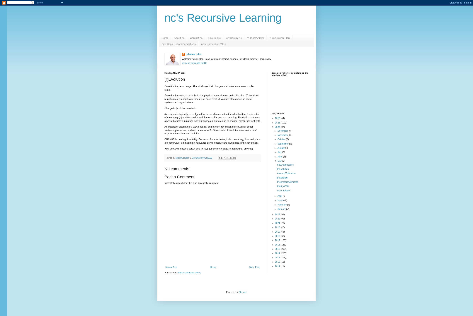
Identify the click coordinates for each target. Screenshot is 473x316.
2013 (278, 257)
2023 (278, 214)
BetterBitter (282, 177)
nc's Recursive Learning (223, 18)
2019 (278, 232)
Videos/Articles (255, 37)
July (280, 152)
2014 (278, 253)
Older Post (254, 267)
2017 (278, 240)
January (282, 209)
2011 (278, 266)
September (283, 143)
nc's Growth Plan (280, 37)
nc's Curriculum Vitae (213, 43)
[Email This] (220, 158)
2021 (278, 223)
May (280, 161)
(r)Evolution (283, 169)
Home (165, 37)
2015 (278, 249)
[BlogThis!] (224, 158)
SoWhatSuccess (285, 165)
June (280, 156)
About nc (179, 37)
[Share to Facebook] (231, 158)
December (283, 131)
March (281, 200)
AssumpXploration (286, 173)
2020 (278, 227)
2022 (278, 218)
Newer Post (171, 267)
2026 (278, 118)
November (283, 135)
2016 (278, 244)
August (281, 148)
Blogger (242, 292)
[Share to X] (227, 158)
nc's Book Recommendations (179, 43)
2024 (278, 127)
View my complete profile (194, 63)
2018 (278, 236)
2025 (278, 122)
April (280, 196)
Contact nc (196, 37)
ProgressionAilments (287, 182)
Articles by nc (234, 37)
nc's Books (214, 37)
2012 (278, 262)
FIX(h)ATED (283, 186)
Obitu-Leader (283, 190)
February (282, 204)
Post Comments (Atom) (189, 272)
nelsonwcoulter (194, 54)
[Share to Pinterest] (234, 158)
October (282, 139)
